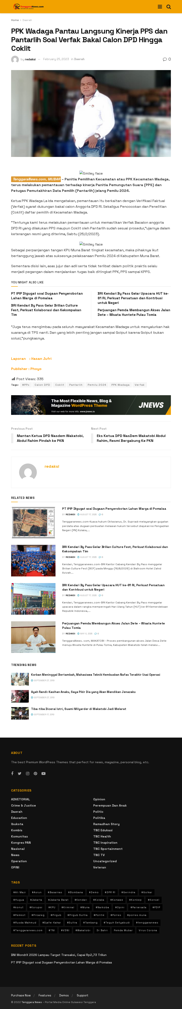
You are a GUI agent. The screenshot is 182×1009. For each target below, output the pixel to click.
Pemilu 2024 (97, 385)
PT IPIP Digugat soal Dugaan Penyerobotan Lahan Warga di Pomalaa (114, 509)
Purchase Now (21, 995)
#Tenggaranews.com (28, 930)
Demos (64, 995)
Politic (98, 812)
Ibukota (17, 824)
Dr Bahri (102, 930)
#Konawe (116, 899)
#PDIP (156, 907)
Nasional (18, 849)
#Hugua (18, 899)
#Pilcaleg (38, 915)
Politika (99, 818)
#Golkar (146, 892)
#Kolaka (98, 899)
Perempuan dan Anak (110, 805)
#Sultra (72, 922)
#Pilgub (56, 915)
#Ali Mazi (19, 892)
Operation (19, 861)
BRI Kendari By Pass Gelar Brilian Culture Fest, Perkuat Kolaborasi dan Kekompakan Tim (46, 310)
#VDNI (65, 930)
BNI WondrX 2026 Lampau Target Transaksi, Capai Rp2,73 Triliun (59, 955)
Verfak (140, 385)
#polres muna (136, 915)
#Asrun (37, 892)
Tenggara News (32, 1002)
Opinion (99, 799)
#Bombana (75, 892)
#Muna (85, 907)
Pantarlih (76, 385)
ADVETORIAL (20, 799)
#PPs (26, 385)
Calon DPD (42, 385)
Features (45, 995)
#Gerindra (128, 892)
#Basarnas (55, 892)
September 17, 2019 (43, 714)
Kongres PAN (21, 843)
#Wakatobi (83, 930)
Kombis (16, 830)
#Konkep (135, 899)
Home (15, 20)
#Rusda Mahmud (24, 922)
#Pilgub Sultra (77, 915)
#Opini (120, 907)
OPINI (15, 867)
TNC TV (99, 855)
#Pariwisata (138, 907)
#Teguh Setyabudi (117, 922)
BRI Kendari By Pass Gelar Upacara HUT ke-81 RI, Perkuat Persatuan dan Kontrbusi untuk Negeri (133, 298)
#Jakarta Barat (58, 899)
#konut (18, 907)
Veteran (99, 867)
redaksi (30, 59)
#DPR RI (110, 892)
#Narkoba (102, 907)
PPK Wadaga (120, 385)
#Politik (99, 915)
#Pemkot (19, 915)
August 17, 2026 (88, 514)
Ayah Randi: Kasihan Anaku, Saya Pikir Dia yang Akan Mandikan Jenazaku (83, 692)
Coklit (59, 385)
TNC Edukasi (103, 830)
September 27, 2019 (44, 680)
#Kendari (81, 899)
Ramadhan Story (106, 824)
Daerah (27, 20)
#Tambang (90, 922)
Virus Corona (148, 930)
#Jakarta (36, 899)
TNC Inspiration (105, 843)
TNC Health (102, 836)
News (15, 855)
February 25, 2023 (56, 59)
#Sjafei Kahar (51, 922)
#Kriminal (67, 907)
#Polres (116, 915)
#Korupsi (36, 907)
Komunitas (19, 836)
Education (19, 818)
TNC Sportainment (108, 849)
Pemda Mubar (123, 930)
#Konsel (153, 899)
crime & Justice (23, 805)
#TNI (52, 930)
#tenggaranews (147, 922)
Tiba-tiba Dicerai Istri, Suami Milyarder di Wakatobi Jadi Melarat (78, 709)
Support (82, 995)
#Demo (94, 892)
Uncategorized (105, 861)
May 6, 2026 (85, 633)
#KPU (51, 907)
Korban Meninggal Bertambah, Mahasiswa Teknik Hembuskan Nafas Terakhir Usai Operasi (95, 675)
